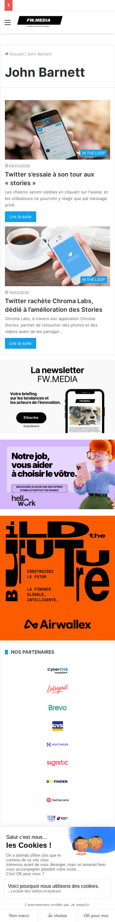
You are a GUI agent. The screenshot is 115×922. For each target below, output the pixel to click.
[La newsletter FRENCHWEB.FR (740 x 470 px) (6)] (57, 431)
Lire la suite (21, 216)
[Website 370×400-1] (57, 638)
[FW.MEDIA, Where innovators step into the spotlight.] (39, 22)
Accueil (16, 53)
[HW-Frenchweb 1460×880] (57, 507)
